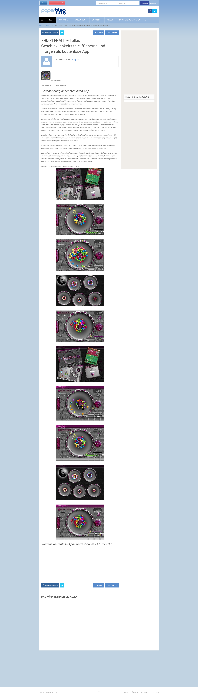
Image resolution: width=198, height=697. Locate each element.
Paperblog (42, 692)
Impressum (144, 692)
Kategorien (80, 20)
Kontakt (126, 692)
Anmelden (144, 3)
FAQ (152, 692)
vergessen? (154, 3)
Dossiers (96, 20)
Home (43, 3)
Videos (110, 20)
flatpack (76, 59)
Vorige (100, 33)
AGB (157, 692)
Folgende (111, 33)
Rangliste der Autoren (129, 20)
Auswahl (63, 20)
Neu (50, 20)
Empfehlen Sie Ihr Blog (57, 3)
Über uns (135, 692)
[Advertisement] (106, 11)
